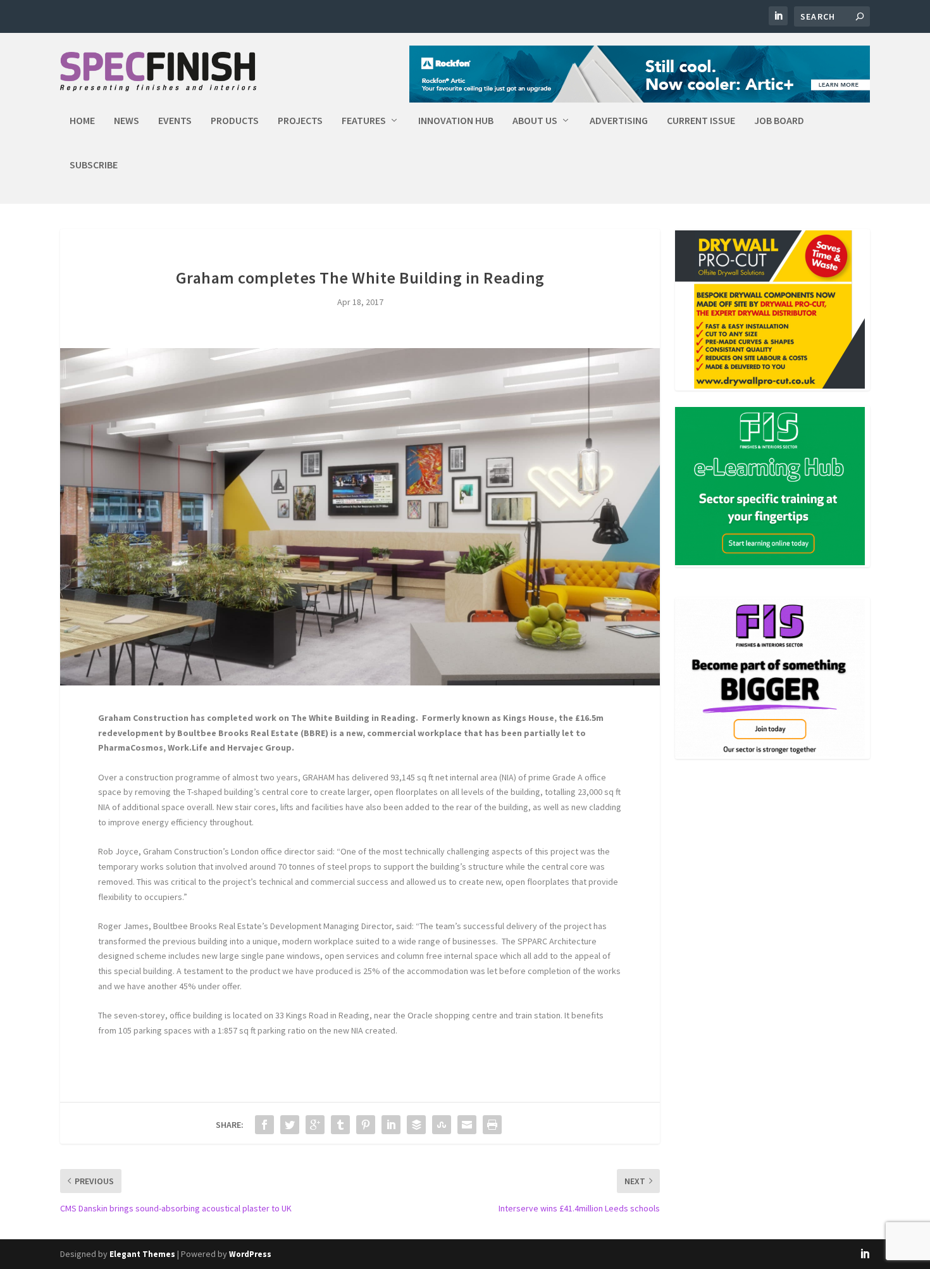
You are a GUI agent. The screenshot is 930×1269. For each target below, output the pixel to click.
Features (364, 121)
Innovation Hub (455, 121)
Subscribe (94, 165)
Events (175, 121)
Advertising (619, 121)
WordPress (250, 1254)
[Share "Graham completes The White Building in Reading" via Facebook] (264, 1124)
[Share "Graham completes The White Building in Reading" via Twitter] (289, 1124)
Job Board (779, 121)
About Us (534, 121)
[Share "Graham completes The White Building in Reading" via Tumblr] (340, 1124)
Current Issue (701, 121)
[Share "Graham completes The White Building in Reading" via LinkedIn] (391, 1124)
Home (82, 121)
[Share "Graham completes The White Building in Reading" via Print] (492, 1124)
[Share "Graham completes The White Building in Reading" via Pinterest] (365, 1124)
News (126, 121)
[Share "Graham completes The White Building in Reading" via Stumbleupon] (441, 1124)
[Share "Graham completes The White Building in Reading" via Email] (467, 1124)
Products (235, 121)
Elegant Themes (142, 1254)
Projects (300, 121)
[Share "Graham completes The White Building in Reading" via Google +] (315, 1124)
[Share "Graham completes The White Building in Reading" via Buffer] (416, 1124)
